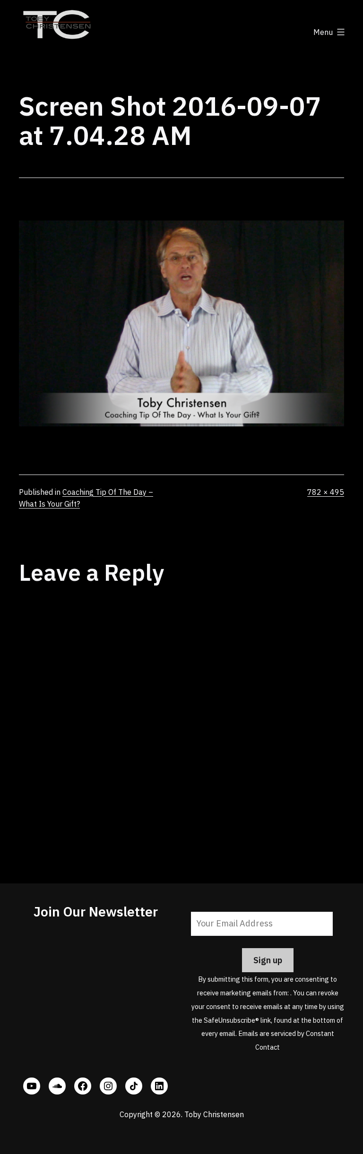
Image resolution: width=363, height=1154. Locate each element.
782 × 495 (325, 492)
